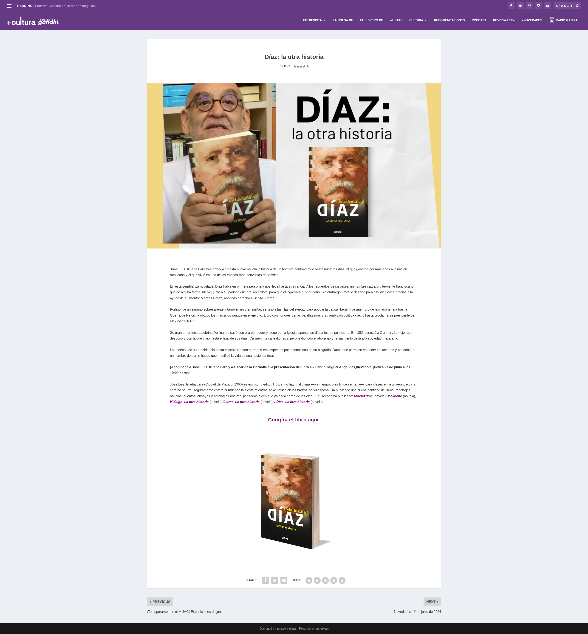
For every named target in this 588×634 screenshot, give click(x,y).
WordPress (322, 628)
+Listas (396, 20)
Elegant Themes (287, 628)
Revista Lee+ (504, 20)
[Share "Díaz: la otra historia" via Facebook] (265, 580)
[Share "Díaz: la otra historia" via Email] (283, 580)
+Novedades (532, 20)
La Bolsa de (343, 20)
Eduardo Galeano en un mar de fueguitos (65, 6)
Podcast (479, 20)
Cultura (416, 20)
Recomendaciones (449, 20)
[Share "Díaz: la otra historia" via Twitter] (274, 580)
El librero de (371, 20)
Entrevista (312, 20)
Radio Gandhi (566, 20)
